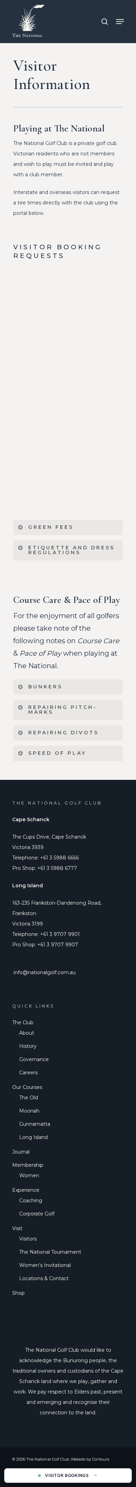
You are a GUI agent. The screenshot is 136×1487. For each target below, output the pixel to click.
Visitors (28, 1239)
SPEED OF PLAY (57, 753)
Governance (34, 1059)
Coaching (30, 1200)
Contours (100, 1459)
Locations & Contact (44, 1278)
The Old (28, 1097)
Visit (17, 1228)
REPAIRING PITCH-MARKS (62, 709)
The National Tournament (50, 1252)
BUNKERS (45, 687)
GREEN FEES (51, 527)
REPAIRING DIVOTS (63, 732)
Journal (21, 1152)
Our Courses (27, 1087)
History (28, 1046)
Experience (25, 1190)
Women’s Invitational (45, 1265)
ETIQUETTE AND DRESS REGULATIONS (71, 550)
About (26, 1033)
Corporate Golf (36, 1214)
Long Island (33, 1137)
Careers (28, 1072)
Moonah (29, 1111)
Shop (18, 1293)
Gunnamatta (34, 1124)
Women (29, 1175)
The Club (22, 1022)
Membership (27, 1165)
